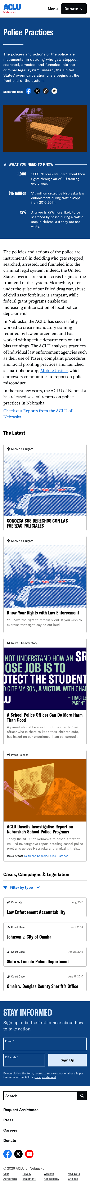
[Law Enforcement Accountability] (45, 907)
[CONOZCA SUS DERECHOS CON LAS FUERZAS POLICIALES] (45, 487)
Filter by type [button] (21, 887)
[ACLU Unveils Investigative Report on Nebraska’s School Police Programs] (45, 805)
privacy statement (45, 1077)
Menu (53, 8)
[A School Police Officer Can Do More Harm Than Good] (45, 691)
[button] (46, 91)
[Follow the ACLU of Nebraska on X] (18, 1154)
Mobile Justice (54, 370)
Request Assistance (21, 1109)
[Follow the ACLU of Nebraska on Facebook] (7, 1154)
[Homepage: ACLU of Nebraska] (18, 8)
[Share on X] (37, 92)
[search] (82, 1095)
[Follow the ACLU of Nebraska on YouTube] (29, 1154)
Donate (9, 1140)
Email (9, 1041)
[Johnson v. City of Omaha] (45, 932)
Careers (10, 1130)
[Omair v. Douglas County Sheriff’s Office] (45, 981)
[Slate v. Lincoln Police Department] (45, 956)
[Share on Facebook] (28, 92)
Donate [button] (71, 8)
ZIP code (11, 1057)
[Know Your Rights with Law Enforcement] (45, 584)
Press (8, 1120)
